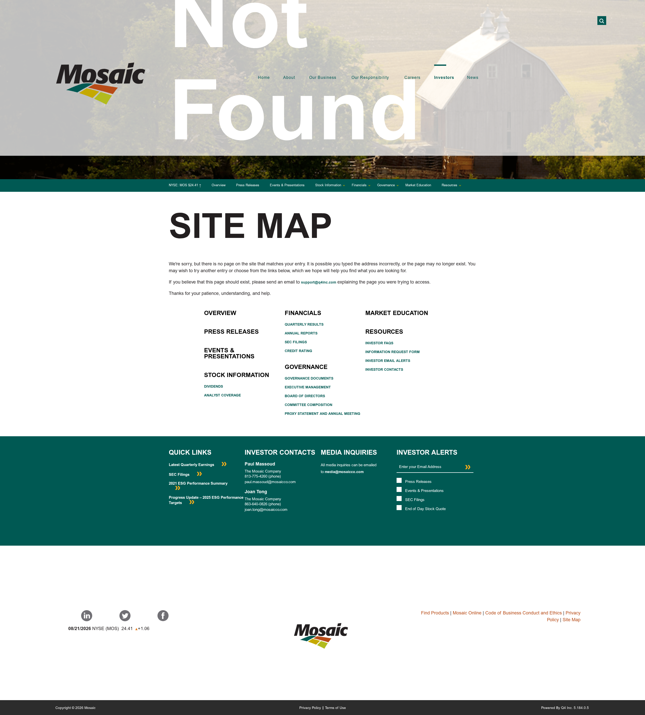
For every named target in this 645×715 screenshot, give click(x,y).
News (472, 78)
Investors (444, 78)
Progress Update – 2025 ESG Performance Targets (206, 500)
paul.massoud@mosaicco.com (270, 482)
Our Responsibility (370, 78)
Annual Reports (301, 333)
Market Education (418, 185)
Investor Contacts (384, 370)
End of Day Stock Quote (425, 509)
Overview (218, 185)
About (289, 78)
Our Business (322, 78)
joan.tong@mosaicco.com (266, 510)
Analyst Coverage (222, 395)
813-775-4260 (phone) (263, 477)
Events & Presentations (287, 185)
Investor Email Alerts (387, 361)
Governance (386, 185)
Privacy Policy (310, 708)
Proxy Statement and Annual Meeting (322, 414)
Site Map (571, 620)
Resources (449, 185)
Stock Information (328, 185)
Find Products (435, 613)
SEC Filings (296, 342)
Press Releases (247, 185)
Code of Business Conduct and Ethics (523, 613)
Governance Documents (309, 379)
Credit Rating (298, 351)
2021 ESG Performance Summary (198, 484)
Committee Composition (308, 405)
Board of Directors (305, 396)
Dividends (213, 387)
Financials (359, 185)
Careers (412, 78)
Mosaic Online (467, 613)
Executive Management (308, 387)
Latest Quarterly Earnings (192, 465)
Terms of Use (335, 708)
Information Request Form (392, 352)
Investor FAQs (379, 343)
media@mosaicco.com (344, 472)
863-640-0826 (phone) (263, 504)
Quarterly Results (304, 325)
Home (264, 78)
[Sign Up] (467, 467)
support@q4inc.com (318, 283)
